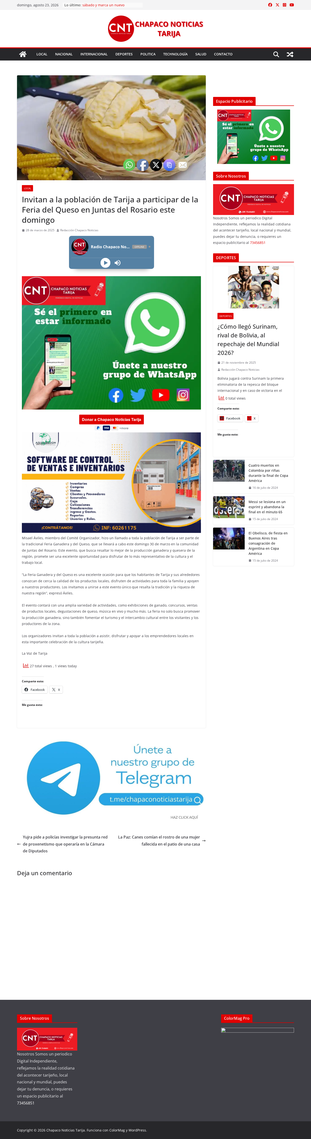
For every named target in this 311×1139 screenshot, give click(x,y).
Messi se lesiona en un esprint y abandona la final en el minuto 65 (267, 506)
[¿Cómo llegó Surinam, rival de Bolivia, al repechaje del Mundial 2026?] (253, 287)
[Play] (105, 263)
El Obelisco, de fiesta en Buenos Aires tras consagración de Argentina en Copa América (268, 543)
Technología (175, 54)
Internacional (94, 54)
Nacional (64, 54)
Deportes (124, 54)
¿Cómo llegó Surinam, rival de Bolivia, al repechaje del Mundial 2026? (248, 339)
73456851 (258, 242)
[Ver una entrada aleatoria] (290, 54)
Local (41, 54)
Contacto (223, 54)
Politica (148, 54)
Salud (200, 54)
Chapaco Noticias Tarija (65, 1130)
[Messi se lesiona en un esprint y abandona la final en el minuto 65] (229, 510)
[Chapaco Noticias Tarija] (23, 54)
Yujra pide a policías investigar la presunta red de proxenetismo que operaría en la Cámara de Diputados (65, 844)
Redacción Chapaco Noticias (79, 230)
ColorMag (117, 1130)
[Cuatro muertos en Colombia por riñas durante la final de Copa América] (229, 476)
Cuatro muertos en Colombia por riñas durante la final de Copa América (268, 473)
